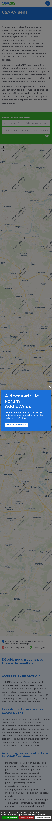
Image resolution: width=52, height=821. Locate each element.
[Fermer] (50, 387)
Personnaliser (43, 818)
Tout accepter (10, 818)
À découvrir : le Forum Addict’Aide (22, 401)
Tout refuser (27, 818)
